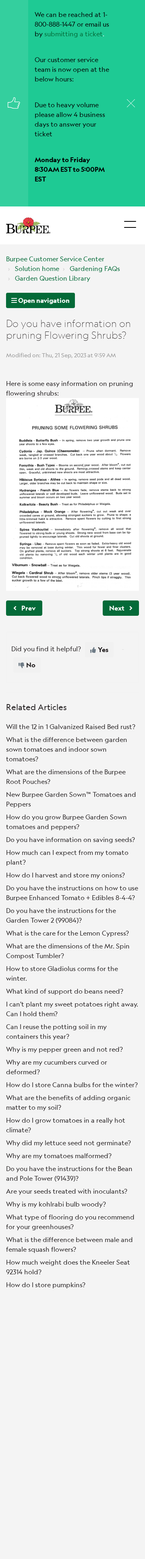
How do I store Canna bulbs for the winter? (72, 1084)
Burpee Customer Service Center (55, 258)
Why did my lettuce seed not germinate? (68, 1142)
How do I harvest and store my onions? (65, 875)
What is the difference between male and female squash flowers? (69, 1244)
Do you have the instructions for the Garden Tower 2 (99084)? (61, 915)
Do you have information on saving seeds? (70, 839)
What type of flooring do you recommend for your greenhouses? (70, 1222)
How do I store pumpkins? (45, 1284)
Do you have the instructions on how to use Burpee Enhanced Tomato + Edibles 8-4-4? (72, 893)
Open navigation (43, 300)
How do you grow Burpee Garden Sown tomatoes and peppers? (66, 822)
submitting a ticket (73, 33)
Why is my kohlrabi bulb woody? (56, 1204)
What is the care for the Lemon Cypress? (67, 933)
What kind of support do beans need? (64, 991)
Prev (28, 608)
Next (116, 608)
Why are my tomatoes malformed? (59, 1155)
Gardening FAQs (95, 268)
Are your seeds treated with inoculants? (66, 1191)
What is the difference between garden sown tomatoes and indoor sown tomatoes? (66, 749)
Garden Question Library (52, 278)
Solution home (37, 268)
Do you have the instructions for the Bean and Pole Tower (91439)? (69, 1173)
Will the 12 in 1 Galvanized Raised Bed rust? (70, 726)
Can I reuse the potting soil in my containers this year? (56, 1031)
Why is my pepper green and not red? (64, 1049)
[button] (130, 222)
